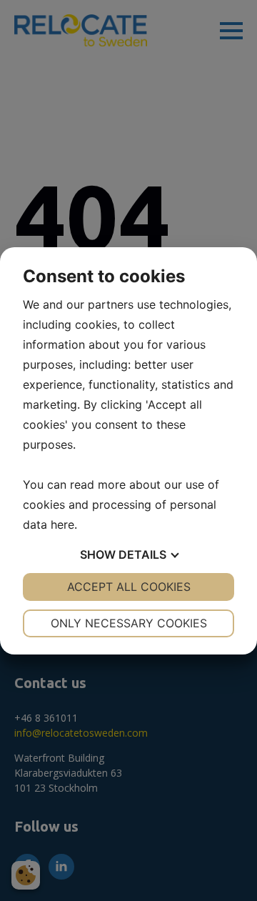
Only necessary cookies (129, 623)
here (62, 524)
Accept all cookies (129, 586)
